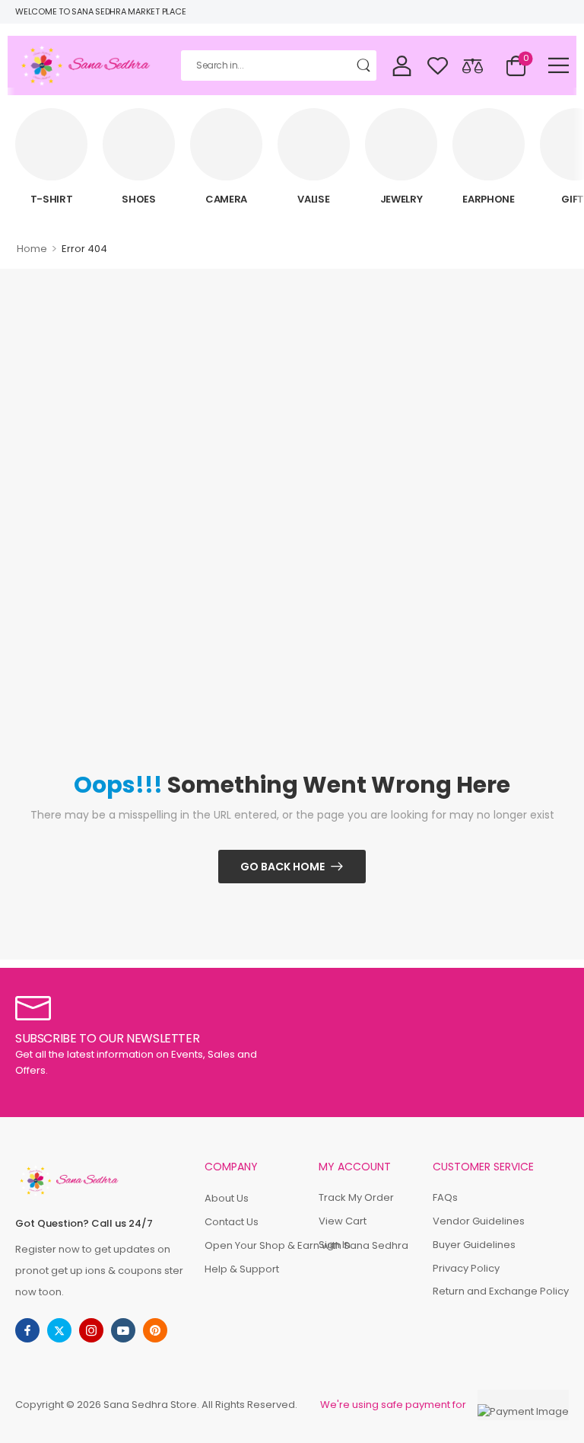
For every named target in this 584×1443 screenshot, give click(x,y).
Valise (313, 199)
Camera (226, 199)
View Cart (343, 1221)
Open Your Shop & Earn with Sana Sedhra (254, 1245)
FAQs (445, 1197)
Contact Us (232, 1222)
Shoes (139, 199)
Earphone (488, 199)
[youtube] (123, 1330)
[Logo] (86, 65)
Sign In (335, 1244)
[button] (558, 65)
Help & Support (242, 1269)
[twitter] (59, 1330)
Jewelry (401, 199)
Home (32, 248)
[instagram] (91, 1330)
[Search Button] (365, 65)
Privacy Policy (466, 1268)
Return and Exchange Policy (501, 1291)
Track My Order (356, 1197)
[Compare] (472, 65)
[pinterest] (155, 1330)
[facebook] (27, 1330)
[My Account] (402, 65)
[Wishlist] (437, 65)
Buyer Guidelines (474, 1244)
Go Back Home (282, 866)
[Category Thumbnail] (51, 144)
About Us (227, 1198)
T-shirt (51, 199)
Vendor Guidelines (479, 1221)
